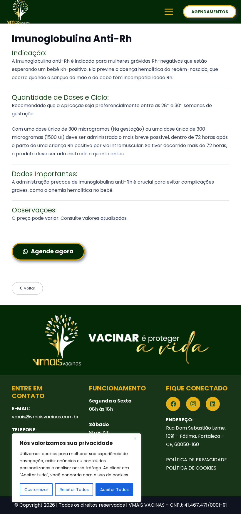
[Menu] (169, 11)
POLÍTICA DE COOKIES (191, 468)
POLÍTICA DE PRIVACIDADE (196, 459)
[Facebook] (173, 404)
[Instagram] (193, 404)
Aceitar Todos (114, 490)
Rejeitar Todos (74, 490)
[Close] (134, 438)
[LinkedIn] (213, 404)
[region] (76, 467)
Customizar (36, 490)
